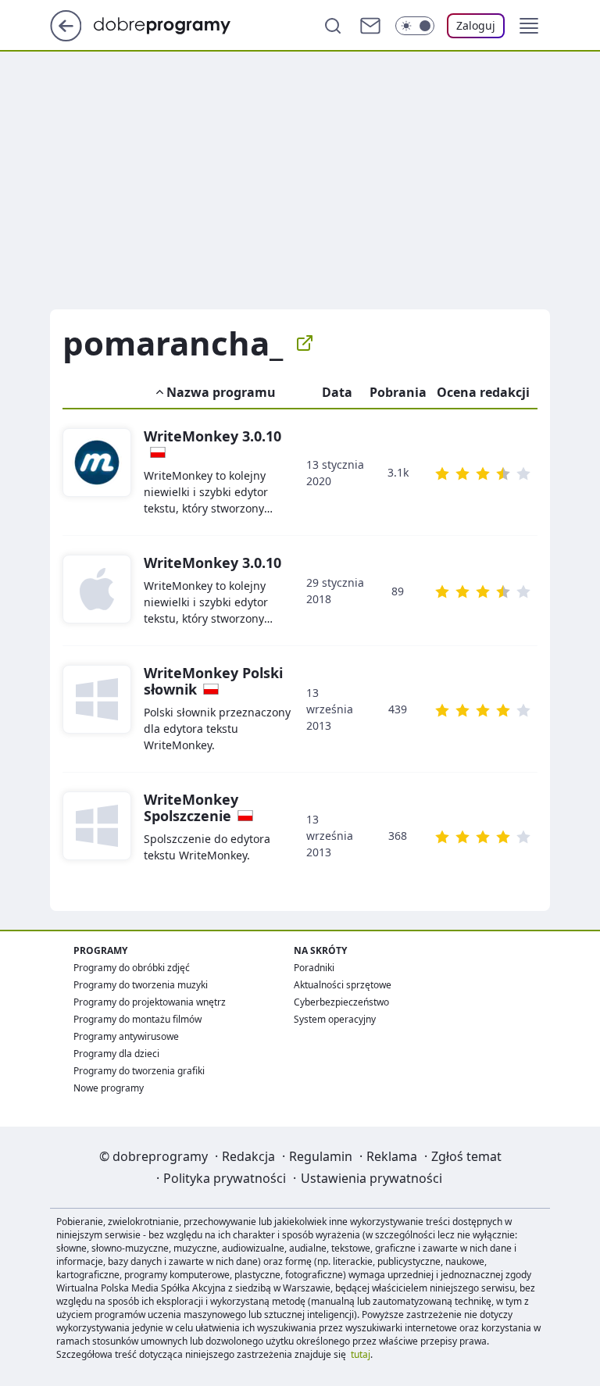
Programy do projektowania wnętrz (149, 1002)
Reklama (391, 1156)
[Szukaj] (332, 25)
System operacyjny (335, 1019)
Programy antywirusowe (126, 1036)
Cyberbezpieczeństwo (341, 1002)
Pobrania (398, 392)
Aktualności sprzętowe (342, 984)
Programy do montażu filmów (137, 1019)
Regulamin (320, 1156)
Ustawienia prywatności (371, 1178)
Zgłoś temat (466, 1156)
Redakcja (248, 1156)
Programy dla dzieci (116, 1053)
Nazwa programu (221, 392)
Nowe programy (108, 1088)
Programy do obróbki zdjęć (131, 967)
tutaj (360, 1354)
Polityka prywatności (224, 1178)
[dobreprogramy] (174, 24)
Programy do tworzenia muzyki (140, 984)
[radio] (442, 473)
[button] (528, 25)
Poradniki (314, 967)
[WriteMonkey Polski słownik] (96, 709)
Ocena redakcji (483, 392)
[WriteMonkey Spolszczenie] (96, 835)
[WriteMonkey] (96, 472)
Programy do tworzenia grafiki (139, 1070)
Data (337, 392)
